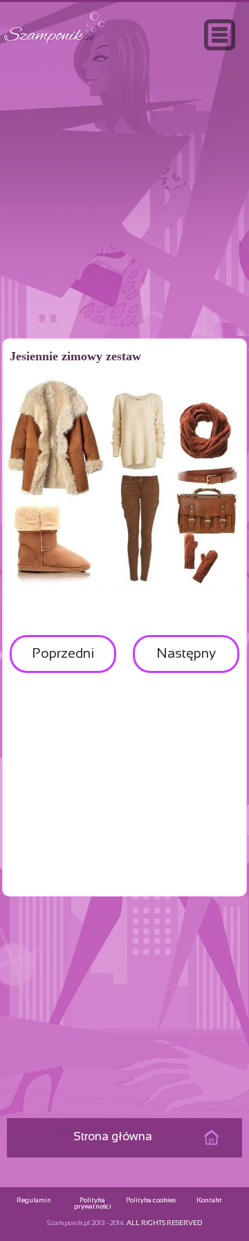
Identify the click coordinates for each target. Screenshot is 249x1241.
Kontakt (209, 1201)
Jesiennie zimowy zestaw (75, 356)
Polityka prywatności (92, 1204)
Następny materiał (186, 660)
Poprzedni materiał (63, 660)
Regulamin (34, 1201)
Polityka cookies (151, 1201)
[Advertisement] (124, 223)
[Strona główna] (55, 44)
